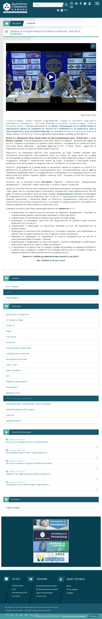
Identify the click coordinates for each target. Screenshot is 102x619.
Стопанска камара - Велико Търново (23, 120)
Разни (8, 331)
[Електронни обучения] (51, 546)
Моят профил (76, 579)
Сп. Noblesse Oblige (14, 320)
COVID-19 (10, 325)
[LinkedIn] (76, 3)
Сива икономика (13, 370)
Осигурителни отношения (17, 353)
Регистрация (72, 589)
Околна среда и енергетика (18, 348)
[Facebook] (81, 3)
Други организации (44, 593)
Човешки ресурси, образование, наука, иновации (28, 404)
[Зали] (85, 3)
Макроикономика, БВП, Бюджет (20, 409)
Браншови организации (46, 586)
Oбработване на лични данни (38, 610)
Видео (9, 292)
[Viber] (71, 3)
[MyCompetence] (51, 557)
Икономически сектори (16, 359)
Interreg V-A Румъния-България (78, 131)
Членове (41, 579)
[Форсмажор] (51, 524)
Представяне (17, 586)
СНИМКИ (45, 260)
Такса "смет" (12, 364)
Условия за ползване (14, 610)
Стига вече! (11, 337)
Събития (10, 415)
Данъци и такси (13, 392)
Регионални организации (47, 589)
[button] (93, 46)
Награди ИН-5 (12, 387)
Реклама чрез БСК (19, 592)
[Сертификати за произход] (51, 535)
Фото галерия (12, 286)
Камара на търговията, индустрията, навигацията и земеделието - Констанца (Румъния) (51, 122)
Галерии (30, 23)
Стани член (41, 596)
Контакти (16, 596)
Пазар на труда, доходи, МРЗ (19, 398)
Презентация (58, 260)
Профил (70, 593)
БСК (8, 376)
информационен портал (69, 194)
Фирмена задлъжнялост (17, 381)
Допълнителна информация (73, 616)
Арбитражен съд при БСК (17, 314)
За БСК (16, 578)
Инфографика (12, 297)
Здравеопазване (13, 420)
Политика (10, 342)
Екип (14, 589)
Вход (69, 586)
